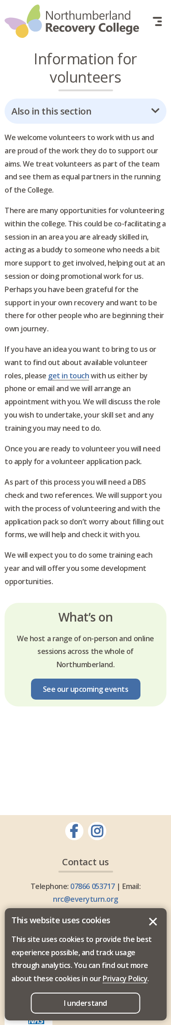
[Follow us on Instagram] (97, 831)
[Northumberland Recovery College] (72, 21)
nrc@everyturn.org (85, 899)
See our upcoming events (86, 689)
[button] (157, 21)
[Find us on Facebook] (74, 831)
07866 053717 (92, 886)
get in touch (68, 376)
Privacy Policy (125, 978)
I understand (153, 922)
